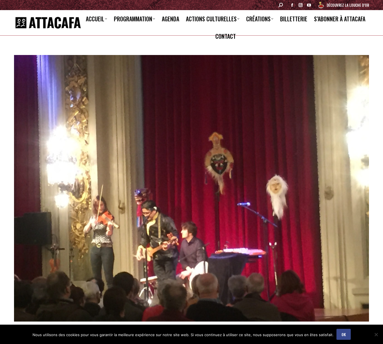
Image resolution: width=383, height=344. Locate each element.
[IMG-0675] (191, 188)
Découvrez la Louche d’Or (348, 5)
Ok (344, 334)
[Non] (376, 334)
